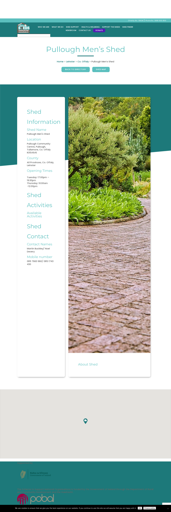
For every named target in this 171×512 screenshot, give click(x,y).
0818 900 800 (160, 20)
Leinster (70, 61)
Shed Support (72, 27)
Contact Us (85, 30)
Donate (99, 30)
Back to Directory (75, 69)
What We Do (57, 27)
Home (60, 61)
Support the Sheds (111, 27)
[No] (168, 508)
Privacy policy (149, 508)
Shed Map (101, 69)
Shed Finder (127, 27)
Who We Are (43, 27)
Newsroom (71, 30)
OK (140, 508)
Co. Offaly (83, 61)
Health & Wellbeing (90, 27)
